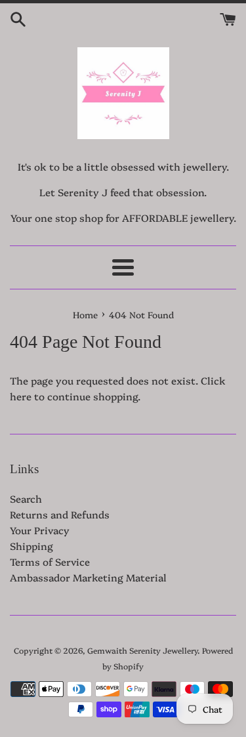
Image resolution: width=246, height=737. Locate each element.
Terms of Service (50, 561)
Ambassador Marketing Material (88, 577)
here (20, 396)
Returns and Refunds (60, 514)
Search (26, 498)
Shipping (31, 546)
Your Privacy (40, 530)
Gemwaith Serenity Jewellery (142, 650)
